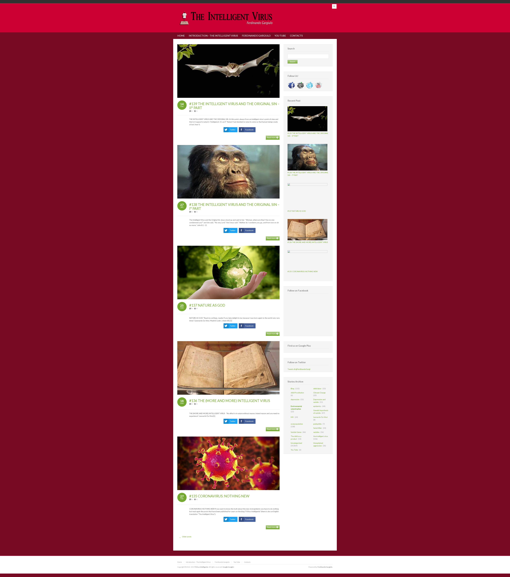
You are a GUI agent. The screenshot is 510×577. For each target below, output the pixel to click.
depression (295, 399)
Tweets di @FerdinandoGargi (299, 369)
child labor (317, 389)
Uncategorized (296, 443)
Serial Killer (317, 428)
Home (179, 562)
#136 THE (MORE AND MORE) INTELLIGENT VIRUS (229, 401)
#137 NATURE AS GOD (207, 305)
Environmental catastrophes (296, 407)
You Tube (294, 450)
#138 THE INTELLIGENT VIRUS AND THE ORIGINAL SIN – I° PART (234, 206)
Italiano (317, 1)
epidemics (317, 406)
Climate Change (319, 393)
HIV (292, 417)
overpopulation (297, 424)
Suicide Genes (296, 432)
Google (225, 567)
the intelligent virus (320, 436)
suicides (316, 432)
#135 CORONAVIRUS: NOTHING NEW (219, 496)
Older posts (185, 537)
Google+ (231, 567)
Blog (292, 389)
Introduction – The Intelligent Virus (198, 562)
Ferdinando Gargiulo (222, 562)
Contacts (247, 562)
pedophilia (317, 424)
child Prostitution (297, 393)
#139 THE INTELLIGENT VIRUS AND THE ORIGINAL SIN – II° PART (234, 106)
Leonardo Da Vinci (320, 417)
